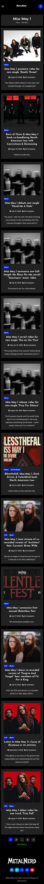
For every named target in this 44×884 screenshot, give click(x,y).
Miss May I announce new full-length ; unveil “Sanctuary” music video (22, 274)
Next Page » (22, 844)
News (6, 65)
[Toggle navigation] (2, 6)
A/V (5, 535)
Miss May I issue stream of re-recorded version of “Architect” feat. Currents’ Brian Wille (22, 542)
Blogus (33, 878)
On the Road (15, 470)
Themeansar (22, 881)
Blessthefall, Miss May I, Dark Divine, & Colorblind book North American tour (22, 477)
